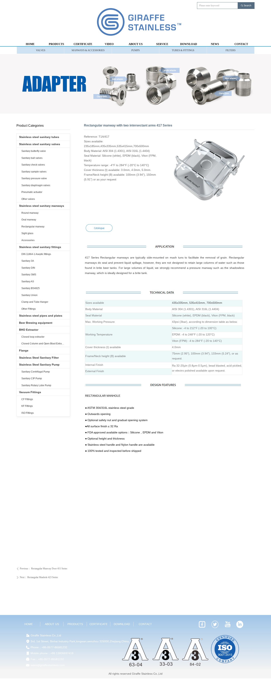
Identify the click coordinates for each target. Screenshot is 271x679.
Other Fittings (28, 308)
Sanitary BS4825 (30, 288)
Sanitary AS (27, 281)
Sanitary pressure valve (34, 178)
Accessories (28, 240)
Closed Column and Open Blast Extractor (43, 343)
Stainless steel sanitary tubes (39, 137)
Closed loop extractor (32, 336)
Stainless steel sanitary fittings (40, 247)
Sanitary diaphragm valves (35, 185)
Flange (23, 350)
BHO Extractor (28, 329)
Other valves (28, 199)
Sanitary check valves (33, 164)
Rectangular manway (32, 226)
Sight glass (27, 233)
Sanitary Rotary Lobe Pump (36, 385)
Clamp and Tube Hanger (34, 302)
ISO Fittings (27, 413)
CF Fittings (27, 399)
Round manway (29, 213)
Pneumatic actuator (31, 192)
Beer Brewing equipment (35, 322)
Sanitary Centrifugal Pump (35, 371)
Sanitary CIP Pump (31, 378)
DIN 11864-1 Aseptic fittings (36, 254)
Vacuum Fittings (30, 392)
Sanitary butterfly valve (33, 151)
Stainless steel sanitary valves (39, 144)
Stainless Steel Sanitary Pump (39, 364)
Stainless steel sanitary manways (41, 205)
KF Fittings (27, 406)
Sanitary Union (29, 295)
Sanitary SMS (28, 274)
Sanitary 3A (27, 261)
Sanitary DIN (28, 267)
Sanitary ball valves (31, 158)
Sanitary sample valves (33, 171)
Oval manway (28, 219)
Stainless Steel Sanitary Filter (39, 357)
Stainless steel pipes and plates (40, 315)
